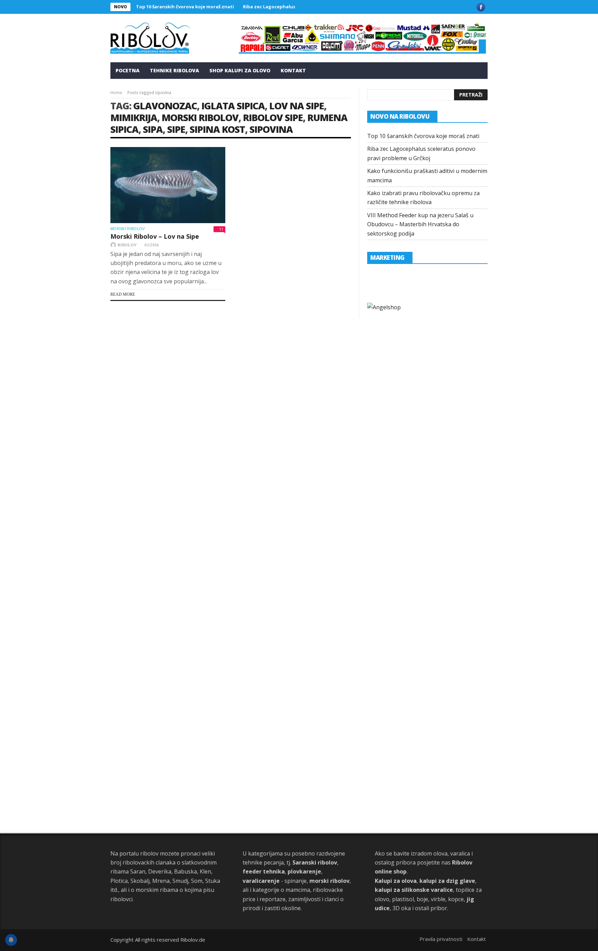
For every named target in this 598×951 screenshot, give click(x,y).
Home (116, 92)
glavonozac (165, 105)
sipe (176, 129)
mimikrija (133, 117)
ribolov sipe (273, 117)
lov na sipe (296, 105)
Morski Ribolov (127, 229)
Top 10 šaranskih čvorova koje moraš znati (185, 6)
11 (221, 229)
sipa (153, 129)
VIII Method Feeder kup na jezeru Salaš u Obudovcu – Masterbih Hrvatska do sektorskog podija (420, 224)
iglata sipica (233, 105)
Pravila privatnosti (440, 938)
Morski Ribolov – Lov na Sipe (154, 236)
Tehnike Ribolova (174, 70)
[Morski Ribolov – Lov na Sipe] (167, 185)
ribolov (127, 245)
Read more (122, 294)
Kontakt (293, 70)
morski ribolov (200, 117)
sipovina (271, 129)
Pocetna (127, 70)
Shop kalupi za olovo (239, 70)
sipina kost (217, 129)
